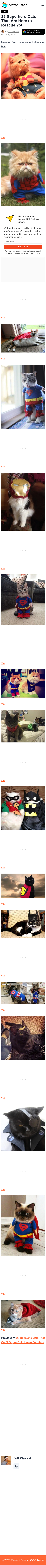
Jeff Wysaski (13, 32)
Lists (4, 11)
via (3, 137)
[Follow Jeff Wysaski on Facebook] (16, 1466)
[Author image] (2, 31)
